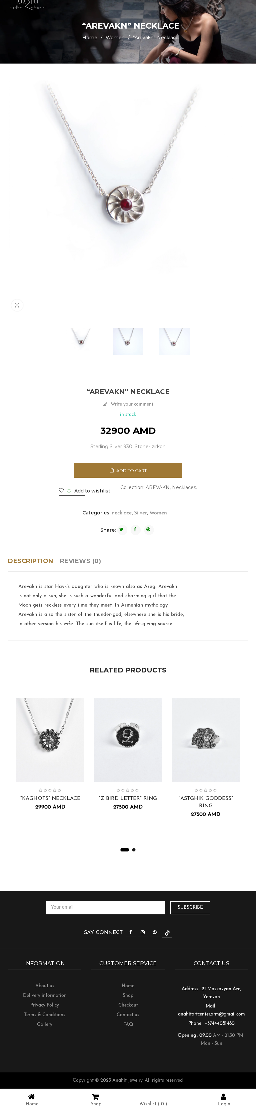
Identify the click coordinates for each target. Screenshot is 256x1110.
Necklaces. (184, 487)
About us (44, 986)
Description (30, 561)
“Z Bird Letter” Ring (128, 798)
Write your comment (132, 404)
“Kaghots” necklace (50, 798)
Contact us (128, 1015)
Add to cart (131, 470)
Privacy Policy (44, 1005)
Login (224, 1104)
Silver (140, 513)
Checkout (128, 1005)
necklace (122, 513)
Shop (128, 995)
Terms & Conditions (44, 1015)
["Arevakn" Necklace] (81, 341)
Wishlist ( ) (153, 1104)
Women (115, 38)
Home (89, 38)
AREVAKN (158, 487)
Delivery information (45, 995)
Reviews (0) (80, 561)
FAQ (128, 1024)
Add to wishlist (91, 491)
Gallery (44, 1024)
